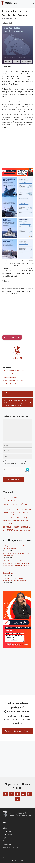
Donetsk (5, 504)
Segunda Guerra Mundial (15, 526)
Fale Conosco (7, 844)
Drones (10, 504)
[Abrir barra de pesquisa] (32, 3)
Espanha (15, 504)
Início (5, 828)
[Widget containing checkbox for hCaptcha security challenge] (17, 470)
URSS (17, 530)
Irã (27, 512)
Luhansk (5, 518)
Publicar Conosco (9, 841)
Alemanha (13, 497)
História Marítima (24, 509)
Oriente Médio (15, 518)
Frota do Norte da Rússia (9, 377)
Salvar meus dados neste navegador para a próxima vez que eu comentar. (18, 462)
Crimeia (20, 501)
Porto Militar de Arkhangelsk (11, 380)
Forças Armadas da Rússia (10, 374)
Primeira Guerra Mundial (9, 520)
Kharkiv (18, 515)
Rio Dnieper (5, 523)
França (22, 507)
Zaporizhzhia (23, 530)
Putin (18, 520)
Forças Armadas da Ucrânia (11, 507)
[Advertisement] (17, 149)
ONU (9, 518)
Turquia (4, 530)
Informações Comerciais (11, 847)
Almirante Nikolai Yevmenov (11, 370)
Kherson (23, 515)
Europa (25, 504)
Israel (5, 515)
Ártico (22, 370)
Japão (13, 515)
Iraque (23, 512)
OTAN (23, 517)
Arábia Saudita (27, 498)
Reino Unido (24, 520)
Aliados (21, 498)
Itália (8, 515)
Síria (30, 527)
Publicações (7, 831)
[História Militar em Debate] (9, 3)
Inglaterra (18, 512)
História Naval (9, 512)
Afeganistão (5, 498)
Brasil (10, 501)
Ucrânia (11, 529)
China (15, 500)
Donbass (25, 501)
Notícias (16, 61)
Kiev (28, 515)
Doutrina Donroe (8, 573)
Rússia (22, 380)
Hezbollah (14, 509)
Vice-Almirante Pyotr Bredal (10, 384)
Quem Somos (7, 834)
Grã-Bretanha (7, 510)
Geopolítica (8, 61)
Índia (29, 530)
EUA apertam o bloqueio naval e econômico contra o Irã (14, 547)
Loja (4, 837)
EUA (20, 504)
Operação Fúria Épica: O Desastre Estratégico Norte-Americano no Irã (15, 579)
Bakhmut (5, 501)
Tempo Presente (26, 61)
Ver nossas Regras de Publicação (17, 731)
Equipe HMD (8, 23)
